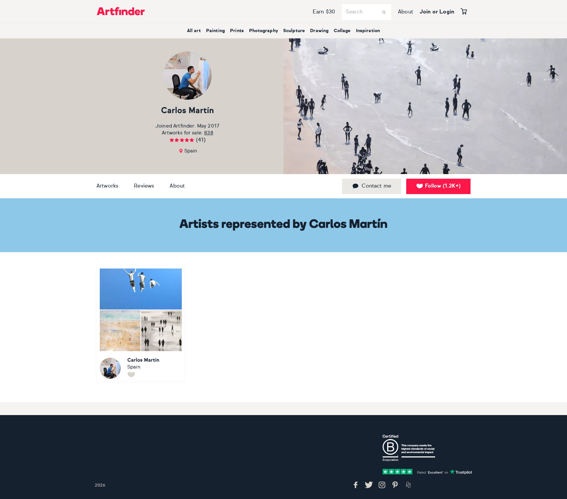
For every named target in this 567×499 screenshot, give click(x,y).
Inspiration (368, 31)
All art (194, 31)
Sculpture (294, 31)
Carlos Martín (187, 111)
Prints (237, 31)
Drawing (319, 31)
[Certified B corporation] (409, 448)
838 (208, 132)
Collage (342, 31)
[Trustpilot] (427, 471)
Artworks (107, 186)
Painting (215, 31)
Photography (263, 31)
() (443, 186)
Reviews (144, 186)
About (405, 12)
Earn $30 (324, 12)
